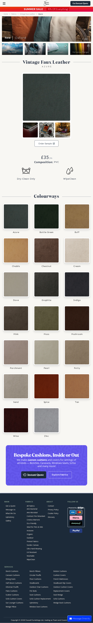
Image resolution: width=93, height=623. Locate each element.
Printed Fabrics (32, 541)
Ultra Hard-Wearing (34, 549)
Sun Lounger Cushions (14, 603)
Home (6, 14)
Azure (40, 14)
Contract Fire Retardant (36, 516)
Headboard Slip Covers (62, 583)
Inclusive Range (81, 52)
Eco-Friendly (31, 523)
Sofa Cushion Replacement (40, 599)
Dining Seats (11, 579)
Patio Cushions (11, 591)
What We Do (11, 513)
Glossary (51, 517)
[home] (46, 3)
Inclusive (30, 531)
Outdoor (12, 52)
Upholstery (10, 517)
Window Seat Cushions (38, 607)
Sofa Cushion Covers (14, 599)
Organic (30, 534)
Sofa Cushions (59, 599)
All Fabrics (31, 506)
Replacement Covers (61, 591)
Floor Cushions (35, 579)
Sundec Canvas (33, 545)
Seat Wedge (58, 595)
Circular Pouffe (35, 575)
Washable (35, 52)
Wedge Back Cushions (62, 603)
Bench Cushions (12, 571)
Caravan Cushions (13, 575)
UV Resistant (32, 552)
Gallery (8, 521)
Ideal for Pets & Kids (35, 527)
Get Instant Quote (80, 3)
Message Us (10, 509)
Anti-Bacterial (32, 509)
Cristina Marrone (33, 520)
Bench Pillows (35, 571)
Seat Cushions (35, 595)
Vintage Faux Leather (27, 14)
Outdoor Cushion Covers (63, 587)
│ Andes (15, 38)
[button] (4, 3)
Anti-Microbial (32, 512)
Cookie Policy (53, 513)
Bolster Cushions (60, 571)
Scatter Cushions (12, 595)
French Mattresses (60, 579)
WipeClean (57, 52)
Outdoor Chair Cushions (39, 587)
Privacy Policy (53, 509)
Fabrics (13, 14)
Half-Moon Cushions (14, 583)
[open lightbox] (46, 97)
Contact (51, 506)
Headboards (34, 583)
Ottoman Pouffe (12, 587)
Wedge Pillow (11, 607)
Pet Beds (33, 591)
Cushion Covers (59, 575)
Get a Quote (10, 506)
